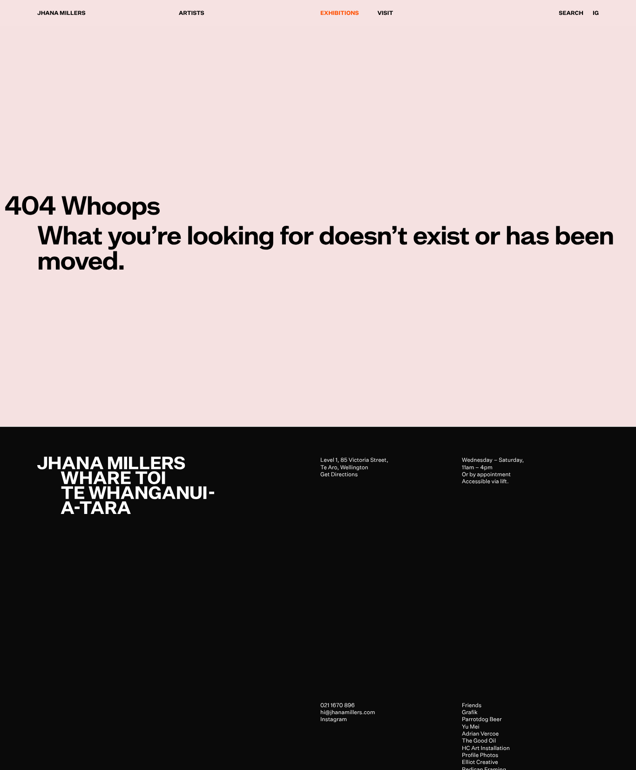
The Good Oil (479, 740)
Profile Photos (480, 754)
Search (571, 12)
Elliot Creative (480, 762)
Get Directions (339, 474)
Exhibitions (339, 12)
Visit (385, 12)
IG (596, 12)
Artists (191, 12)
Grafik (470, 712)
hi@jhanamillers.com (347, 712)
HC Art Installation (486, 747)
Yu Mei (471, 726)
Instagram (333, 719)
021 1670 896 (337, 705)
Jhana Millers (61, 12)
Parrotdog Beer (482, 719)
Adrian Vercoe (480, 733)
